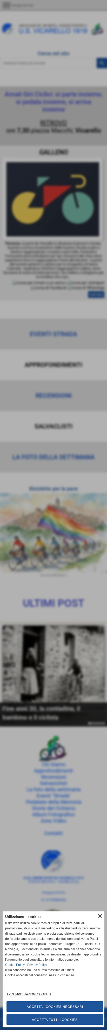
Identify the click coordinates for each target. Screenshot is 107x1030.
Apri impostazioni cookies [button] (28, 994)
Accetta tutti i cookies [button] (55, 1020)
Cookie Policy (15, 965)
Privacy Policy (37, 965)
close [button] (100, 916)
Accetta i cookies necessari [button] (55, 1007)
